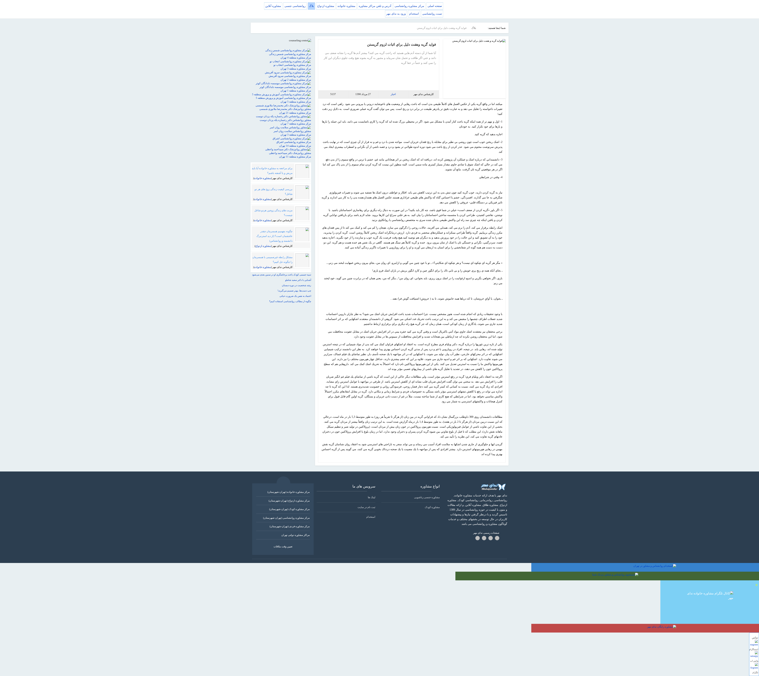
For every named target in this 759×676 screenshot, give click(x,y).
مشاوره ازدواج (263, 245)
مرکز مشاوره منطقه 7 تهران (295, 123)
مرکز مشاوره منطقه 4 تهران (295, 57)
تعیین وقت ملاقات (283, 546)
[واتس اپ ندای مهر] (754, 655)
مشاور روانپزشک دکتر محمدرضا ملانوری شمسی (285, 108)
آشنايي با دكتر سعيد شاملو (298, 280)
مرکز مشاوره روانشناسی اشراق (293, 141)
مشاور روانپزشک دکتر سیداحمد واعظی (290, 153)
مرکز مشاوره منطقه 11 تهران (295, 156)
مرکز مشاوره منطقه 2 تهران (295, 79)
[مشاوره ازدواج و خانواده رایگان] (645, 628)
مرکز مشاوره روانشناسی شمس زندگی (290, 54)
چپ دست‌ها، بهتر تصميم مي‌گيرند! (294, 290)
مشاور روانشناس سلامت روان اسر (292, 131)
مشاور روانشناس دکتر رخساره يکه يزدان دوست (285, 120)
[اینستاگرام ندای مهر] (754, 644)
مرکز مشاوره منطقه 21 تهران (295, 112)
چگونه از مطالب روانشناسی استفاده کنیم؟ (290, 301)
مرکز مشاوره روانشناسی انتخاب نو (292, 64)
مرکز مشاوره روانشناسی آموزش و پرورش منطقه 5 (283, 97)
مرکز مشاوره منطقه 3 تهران (295, 68)
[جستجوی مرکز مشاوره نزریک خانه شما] (607, 576)
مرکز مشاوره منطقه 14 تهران (295, 145)
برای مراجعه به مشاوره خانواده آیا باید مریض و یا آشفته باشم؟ (272, 170)
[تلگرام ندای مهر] (754, 667)
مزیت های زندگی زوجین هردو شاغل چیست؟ (273, 213)
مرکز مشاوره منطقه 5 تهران (295, 101)
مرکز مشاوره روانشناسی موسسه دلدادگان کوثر (285, 87)
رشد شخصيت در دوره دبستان (296, 285)
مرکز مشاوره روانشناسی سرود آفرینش (290, 75)
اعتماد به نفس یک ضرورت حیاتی (295, 296)
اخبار (393, 94)
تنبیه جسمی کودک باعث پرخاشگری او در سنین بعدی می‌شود (281, 274)
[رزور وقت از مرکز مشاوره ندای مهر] (709, 618)
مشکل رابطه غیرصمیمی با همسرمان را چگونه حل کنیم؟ (272, 259)
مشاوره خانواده (262, 178)
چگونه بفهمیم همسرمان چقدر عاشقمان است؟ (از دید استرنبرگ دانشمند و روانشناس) (274, 236)
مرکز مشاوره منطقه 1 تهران (295, 90)
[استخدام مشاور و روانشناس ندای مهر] (645, 567)
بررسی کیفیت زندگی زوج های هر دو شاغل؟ (274, 191)
